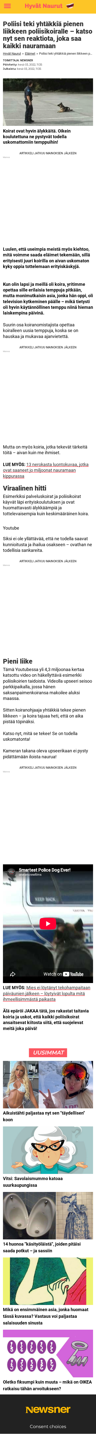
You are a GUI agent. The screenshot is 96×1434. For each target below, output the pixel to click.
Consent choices (48, 1426)
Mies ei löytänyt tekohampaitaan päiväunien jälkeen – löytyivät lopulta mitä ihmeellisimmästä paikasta (46, 993)
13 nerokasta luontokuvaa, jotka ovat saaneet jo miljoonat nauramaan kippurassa (46, 470)
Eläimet (30, 53)
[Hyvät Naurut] (48, 6)
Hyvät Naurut (12, 53)
